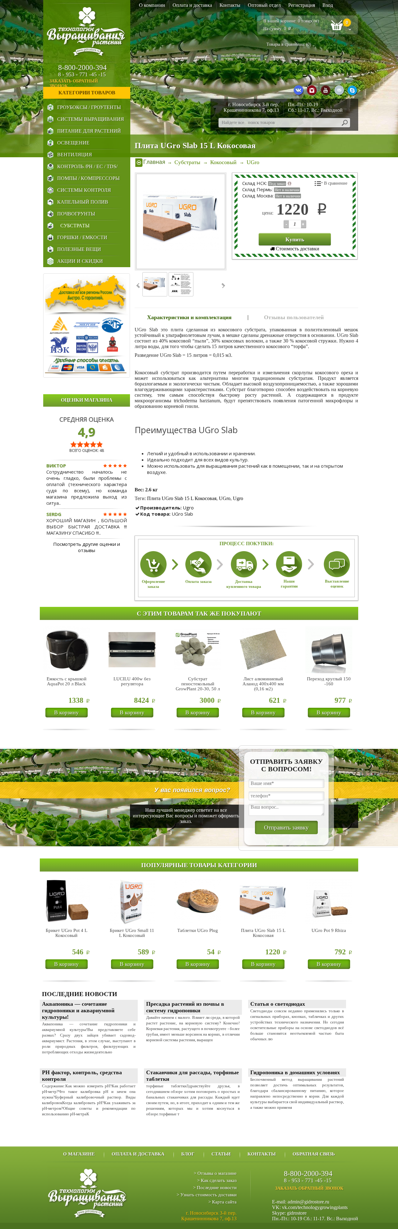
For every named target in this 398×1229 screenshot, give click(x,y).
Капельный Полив (82, 202)
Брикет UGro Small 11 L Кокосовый (132, 933)
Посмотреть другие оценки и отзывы (86, 547)
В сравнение (335, 183)
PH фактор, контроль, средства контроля (82, 1075)
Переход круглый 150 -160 (329, 681)
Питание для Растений (89, 131)
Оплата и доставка (192, 5)
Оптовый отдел (264, 5)
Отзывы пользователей (294, 317)
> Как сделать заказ (217, 1180)
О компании (152, 5)
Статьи (221, 1153)
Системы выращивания (90, 119)
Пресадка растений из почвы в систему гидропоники (185, 1007)
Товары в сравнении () (288, 44)
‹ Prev (138, 285)
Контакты (230, 5)
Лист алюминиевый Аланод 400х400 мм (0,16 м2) (263, 683)
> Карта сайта (222, 1201)
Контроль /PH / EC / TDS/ (87, 166)
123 (286, 224)
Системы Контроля (84, 190)
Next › (222, 285)
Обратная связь (314, 1153)
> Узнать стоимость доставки (207, 1194)
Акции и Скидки (80, 261)
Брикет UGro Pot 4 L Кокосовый (66, 933)
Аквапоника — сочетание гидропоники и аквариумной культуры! (78, 1010)
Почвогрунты (76, 213)
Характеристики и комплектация (189, 317)
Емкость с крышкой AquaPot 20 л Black (66, 681)
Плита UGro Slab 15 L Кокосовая (181, 498)
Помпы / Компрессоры (88, 178)
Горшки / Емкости (82, 237)
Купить (294, 239)
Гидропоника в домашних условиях (295, 1072)
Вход (327, 5)
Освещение (73, 142)
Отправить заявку (286, 827)
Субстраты (75, 225)
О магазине (79, 1153)
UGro (224, 498)
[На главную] (150, 162)
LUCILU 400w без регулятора (131, 681)
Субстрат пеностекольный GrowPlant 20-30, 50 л (198, 683)
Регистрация (301, 5)
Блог (188, 1153)
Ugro (238, 498)
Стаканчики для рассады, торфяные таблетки (192, 1075)
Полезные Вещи (79, 249)
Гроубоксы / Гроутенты (89, 107)
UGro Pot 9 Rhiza (329, 930)
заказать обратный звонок (73, 83)
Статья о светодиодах (277, 1004)
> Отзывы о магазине (215, 1173)
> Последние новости (215, 1187)
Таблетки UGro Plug (197, 930)
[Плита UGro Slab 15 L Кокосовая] (181, 221)
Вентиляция (74, 154)
